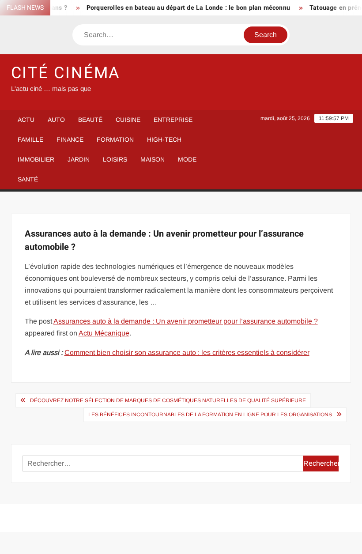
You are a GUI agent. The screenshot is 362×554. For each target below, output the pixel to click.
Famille (30, 139)
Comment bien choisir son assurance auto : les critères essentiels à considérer (186, 352)
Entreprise (173, 119)
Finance (70, 139)
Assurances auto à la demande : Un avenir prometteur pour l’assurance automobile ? (185, 321)
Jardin (79, 159)
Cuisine (128, 119)
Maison (152, 159)
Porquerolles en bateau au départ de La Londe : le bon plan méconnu (184, 7)
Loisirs (115, 159)
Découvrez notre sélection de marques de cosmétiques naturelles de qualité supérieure (168, 400)
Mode (187, 159)
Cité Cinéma (66, 73)
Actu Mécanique (104, 333)
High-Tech (164, 139)
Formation (115, 139)
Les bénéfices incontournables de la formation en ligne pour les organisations (210, 414)
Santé (28, 179)
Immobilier (36, 159)
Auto (56, 119)
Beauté (90, 119)
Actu (26, 119)
